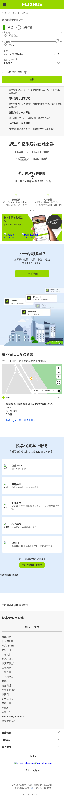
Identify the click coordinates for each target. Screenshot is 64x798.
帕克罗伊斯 (8, 663)
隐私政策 (38, 785)
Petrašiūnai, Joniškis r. (13, 716)
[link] (32, 294)
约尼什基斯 (8, 659)
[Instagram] (31, 777)
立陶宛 (24, 13)
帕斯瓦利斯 (8, 650)
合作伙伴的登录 (19, 785)
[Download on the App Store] (43, 763)
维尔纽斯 (6, 636)
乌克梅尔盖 (8, 645)
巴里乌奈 (6, 672)
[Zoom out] (58, 372)
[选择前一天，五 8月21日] (54, 54)
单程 (10, 27)
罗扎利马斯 (8, 676)
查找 (32, 79)
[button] (32, 35)
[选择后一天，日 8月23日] (58, 54)
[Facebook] (30, 777)
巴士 (14, 13)
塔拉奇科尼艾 (9, 690)
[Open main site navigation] (4, 4)
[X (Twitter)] (34, 777)
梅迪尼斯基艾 (9, 721)
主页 (4, 13)
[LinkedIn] (33, 777)
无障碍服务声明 (22, 788)
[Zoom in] (58, 368)
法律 (30, 785)
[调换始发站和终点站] (57, 40)
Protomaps (37, 390)
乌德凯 (5, 707)
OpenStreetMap (50, 390)
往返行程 (27, 27)
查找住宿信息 (15, 72)
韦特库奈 (6, 703)
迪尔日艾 (6, 685)
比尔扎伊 (6, 654)
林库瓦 (5, 681)
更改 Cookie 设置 (43, 788)
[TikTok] (35, 777)
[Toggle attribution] (59, 391)
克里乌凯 (6, 712)
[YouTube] (32, 777)
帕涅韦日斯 (8, 641)
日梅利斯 (6, 667)
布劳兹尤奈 (8, 698)
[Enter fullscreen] (58, 382)
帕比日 (5, 694)
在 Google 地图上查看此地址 (20, 420)
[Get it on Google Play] (24, 763)
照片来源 (48, 785)
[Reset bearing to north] (58, 376)
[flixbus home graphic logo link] (32, 4)
